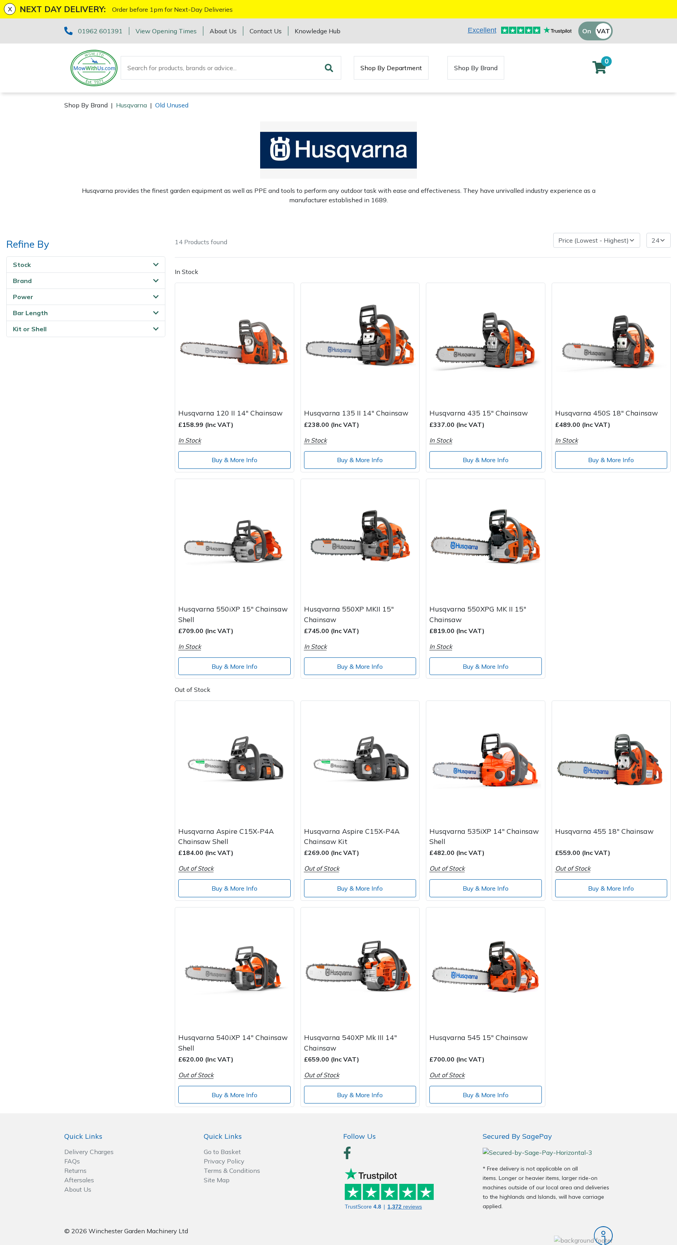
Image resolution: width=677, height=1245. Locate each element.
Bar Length (30, 313)
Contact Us (266, 31)
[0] (599, 70)
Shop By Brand (476, 68)
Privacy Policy (224, 1161)
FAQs (72, 1161)
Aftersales (79, 1180)
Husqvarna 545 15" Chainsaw (478, 1037)
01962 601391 (100, 31)
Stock (22, 265)
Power (23, 297)
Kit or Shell (30, 329)
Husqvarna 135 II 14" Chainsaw (356, 412)
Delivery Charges (89, 1152)
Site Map (217, 1180)
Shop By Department (391, 68)
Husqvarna (131, 105)
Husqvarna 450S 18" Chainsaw (606, 412)
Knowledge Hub (317, 31)
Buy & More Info (234, 460)
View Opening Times (166, 31)
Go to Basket (222, 1152)
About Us (223, 31)
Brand (22, 281)
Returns (75, 1170)
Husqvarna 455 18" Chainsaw (604, 831)
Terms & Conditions (232, 1170)
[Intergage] (548, 1235)
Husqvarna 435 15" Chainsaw (478, 412)
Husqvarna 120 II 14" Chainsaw (230, 412)
